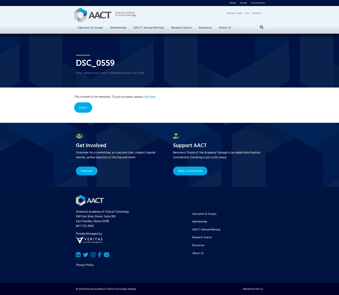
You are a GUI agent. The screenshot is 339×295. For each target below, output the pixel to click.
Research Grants (181, 27)
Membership (118, 27)
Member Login (234, 13)
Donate (243, 3)
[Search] (261, 27)
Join (247, 13)
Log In (83, 107)
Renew (233, 3)
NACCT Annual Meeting (149, 27)
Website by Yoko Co (253, 289)
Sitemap (132, 289)
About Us (225, 27)
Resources (205, 27)
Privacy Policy (85, 265)
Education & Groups (90, 27)
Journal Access (258, 3)
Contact (256, 13)
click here (149, 97)
